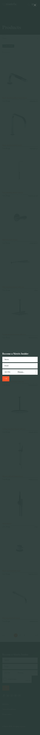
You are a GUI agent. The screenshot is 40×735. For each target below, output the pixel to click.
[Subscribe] (5, 378)
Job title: (7, 372)
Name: (7, 359)
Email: (7, 366)
